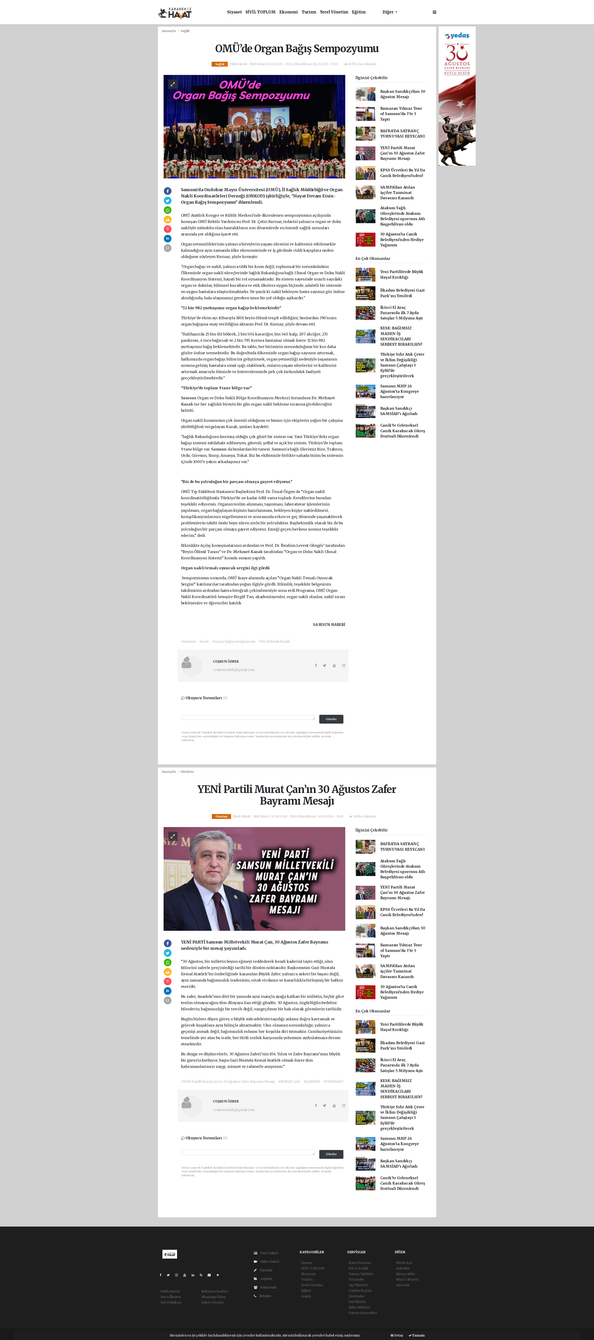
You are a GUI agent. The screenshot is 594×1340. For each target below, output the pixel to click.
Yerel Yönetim (334, 12)
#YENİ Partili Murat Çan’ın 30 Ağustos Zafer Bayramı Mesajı (228, 1081)
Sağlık (185, 31)
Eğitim (359, 12)
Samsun (189, 398)
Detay (398, 1335)
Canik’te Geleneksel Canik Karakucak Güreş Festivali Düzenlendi (402, 430)
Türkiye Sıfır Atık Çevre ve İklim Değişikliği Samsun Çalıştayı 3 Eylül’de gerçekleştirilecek (402, 365)
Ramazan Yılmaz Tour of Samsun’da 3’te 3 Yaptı (401, 114)
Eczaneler (356, 1279)
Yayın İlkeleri (170, 1297)
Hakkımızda (170, 1291)
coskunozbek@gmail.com (234, 670)
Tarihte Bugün (360, 1290)
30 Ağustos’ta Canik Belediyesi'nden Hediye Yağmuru (402, 239)
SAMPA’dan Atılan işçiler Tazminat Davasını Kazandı (397, 192)
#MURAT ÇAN (289, 1081)
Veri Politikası (171, 1302)
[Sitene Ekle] (219, 1275)
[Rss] (203, 1275)
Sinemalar (357, 1296)
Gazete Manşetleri (363, 1313)
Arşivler (266, 1279)
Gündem (187, 772)
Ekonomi (288, 12)
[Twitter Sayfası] (170, 1275)
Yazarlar (266, 1270)
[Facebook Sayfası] (162, 1275)
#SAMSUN (311, 1081)
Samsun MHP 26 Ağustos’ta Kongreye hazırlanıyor (399, 391)
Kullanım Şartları (214, 1291)
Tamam (418, 1335)
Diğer (388, 12)
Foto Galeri (269, 1253)
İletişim (265, 1296)
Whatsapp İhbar (213, 1297)
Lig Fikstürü (358, 1285)
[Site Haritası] (211, 1275)
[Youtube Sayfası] (186, 1275)
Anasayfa (169, 31)
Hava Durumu (360, 1263)
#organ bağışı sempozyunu (233, 641)
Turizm (309, 12)
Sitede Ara (404, 1263)
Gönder (331, 719)
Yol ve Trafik (358, 1268)
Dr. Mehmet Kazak (245, 551)
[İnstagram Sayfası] (178, 1275)
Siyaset (234, 12)
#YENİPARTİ (333, 1081)
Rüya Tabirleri (407, 1279)
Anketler (403, 1268)
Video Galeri (269, 1261)
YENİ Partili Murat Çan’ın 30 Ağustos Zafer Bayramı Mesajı (402, 153)
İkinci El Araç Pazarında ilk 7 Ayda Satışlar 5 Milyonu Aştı (401, 313)
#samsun (188, 641)
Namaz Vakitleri (361, 1274)
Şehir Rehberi (359, 1307)
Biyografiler (405, 1274)
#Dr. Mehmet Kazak (274, 641)
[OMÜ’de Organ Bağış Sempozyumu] (254, 126)
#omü (204, 641)
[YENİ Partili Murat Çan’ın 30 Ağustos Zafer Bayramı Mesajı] (254, 878)
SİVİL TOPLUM (260, 12)
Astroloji (402, 1285)
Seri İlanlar (357, 1302)
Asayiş (306, 1296)
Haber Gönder (212, 1302)
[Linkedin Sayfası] (195, 1275)
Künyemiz (268, 1287)
